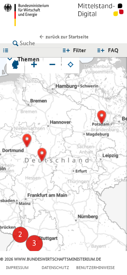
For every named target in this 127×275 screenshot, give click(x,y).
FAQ (113, 50)
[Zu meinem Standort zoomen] (70, 64)
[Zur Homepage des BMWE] (32, 15)
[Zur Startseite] (100, 15)
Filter (79, 50)
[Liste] (7, 50)
